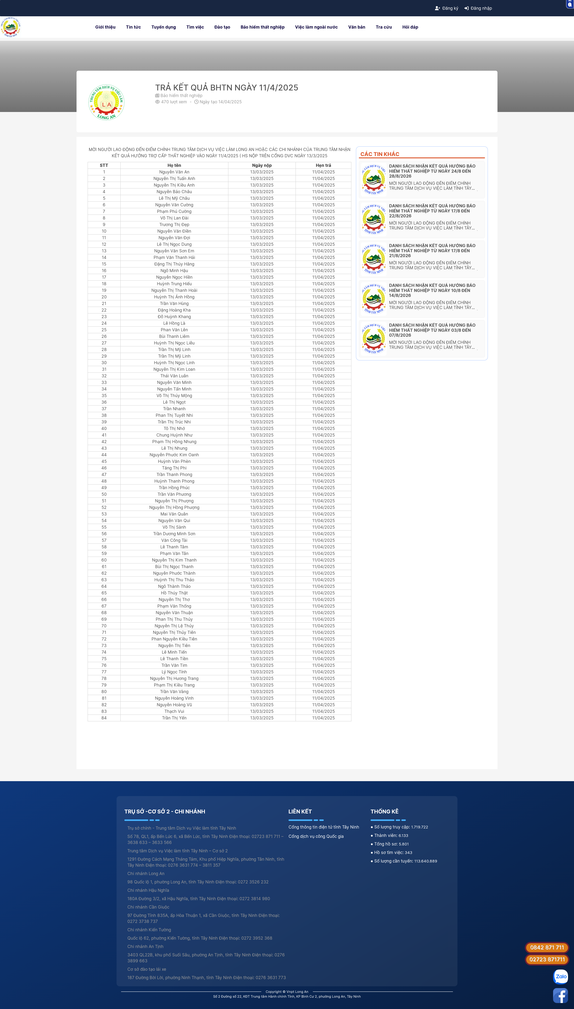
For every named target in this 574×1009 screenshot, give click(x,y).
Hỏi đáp (410, 27)
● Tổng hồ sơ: (385, 843)
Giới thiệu (105, 27)
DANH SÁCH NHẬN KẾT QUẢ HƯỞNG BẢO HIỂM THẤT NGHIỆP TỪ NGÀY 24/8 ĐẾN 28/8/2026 (432, 171)
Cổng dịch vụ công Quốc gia (316, 836)
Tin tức (133, 27)
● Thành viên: (385, 835)
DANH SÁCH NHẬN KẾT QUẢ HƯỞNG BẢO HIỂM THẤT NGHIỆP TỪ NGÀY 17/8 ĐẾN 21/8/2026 (432, 250)
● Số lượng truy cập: (391, 826)
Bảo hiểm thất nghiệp (263, 27)
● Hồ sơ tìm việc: (388, 852)
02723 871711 (547, 959)
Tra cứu (384, 27)
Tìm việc (195, 27)
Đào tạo (222, 27)
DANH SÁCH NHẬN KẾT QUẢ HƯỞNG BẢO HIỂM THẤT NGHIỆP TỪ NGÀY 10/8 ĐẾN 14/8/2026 (432, 290)
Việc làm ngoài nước (316, 27)
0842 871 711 (547, 947)
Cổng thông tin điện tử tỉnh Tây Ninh (323, 827)
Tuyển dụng (163, 27)
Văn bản (356, 27)
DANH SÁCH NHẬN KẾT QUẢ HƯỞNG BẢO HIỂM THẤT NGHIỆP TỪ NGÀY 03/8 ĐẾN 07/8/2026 (432, 330)
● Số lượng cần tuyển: (392, 861)
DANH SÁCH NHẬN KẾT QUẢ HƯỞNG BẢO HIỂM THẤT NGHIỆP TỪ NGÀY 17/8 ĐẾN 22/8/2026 (432, 210)
